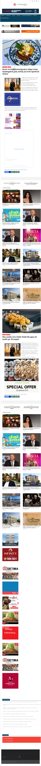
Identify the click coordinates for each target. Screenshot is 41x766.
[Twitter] (35, 1)
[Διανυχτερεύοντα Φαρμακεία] (39, 1)
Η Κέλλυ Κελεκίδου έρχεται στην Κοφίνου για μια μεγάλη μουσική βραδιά (31, 205)
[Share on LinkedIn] (12, 172)
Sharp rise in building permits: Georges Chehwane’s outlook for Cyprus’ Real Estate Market (31, 224)
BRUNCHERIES (11, 38)
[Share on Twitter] (10, 172)
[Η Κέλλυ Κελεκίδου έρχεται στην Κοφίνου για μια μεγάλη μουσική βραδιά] (32, 196)
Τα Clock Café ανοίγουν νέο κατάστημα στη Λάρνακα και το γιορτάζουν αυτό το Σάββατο (12, 407)
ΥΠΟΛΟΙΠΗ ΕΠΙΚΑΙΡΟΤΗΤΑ (27, 15)
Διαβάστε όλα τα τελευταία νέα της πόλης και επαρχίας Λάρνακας (15, 169)
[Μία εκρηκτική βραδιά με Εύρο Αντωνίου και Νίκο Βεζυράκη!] (32, 275)
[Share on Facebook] (5, 172)
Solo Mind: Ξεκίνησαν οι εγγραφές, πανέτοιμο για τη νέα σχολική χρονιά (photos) (10, 224)
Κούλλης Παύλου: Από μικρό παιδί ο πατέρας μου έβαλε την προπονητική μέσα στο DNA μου (20, 701)
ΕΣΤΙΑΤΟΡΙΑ (8, 334)
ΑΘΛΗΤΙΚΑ (18, 15)
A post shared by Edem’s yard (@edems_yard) (19, 165)
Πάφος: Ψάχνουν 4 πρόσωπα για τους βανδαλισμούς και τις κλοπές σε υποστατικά (18, 716)
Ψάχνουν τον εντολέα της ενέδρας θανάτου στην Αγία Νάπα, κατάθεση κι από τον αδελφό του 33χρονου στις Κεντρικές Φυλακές (20, 708)
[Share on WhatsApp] (16, 172)
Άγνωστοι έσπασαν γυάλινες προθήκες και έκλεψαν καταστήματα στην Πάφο (17, 726)
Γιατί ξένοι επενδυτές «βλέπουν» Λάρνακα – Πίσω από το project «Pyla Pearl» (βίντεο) (10, 264)
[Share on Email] (14, 172)
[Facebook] (31, 1)
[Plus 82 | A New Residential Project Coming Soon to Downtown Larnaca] (11, 294)
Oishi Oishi (32, 348)
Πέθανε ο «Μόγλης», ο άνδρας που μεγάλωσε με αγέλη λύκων (14, 713)
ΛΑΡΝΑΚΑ (2, 15)
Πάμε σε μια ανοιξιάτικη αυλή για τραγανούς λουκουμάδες (31, 183)
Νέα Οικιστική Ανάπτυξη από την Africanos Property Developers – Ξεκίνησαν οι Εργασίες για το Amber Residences (31, 264)
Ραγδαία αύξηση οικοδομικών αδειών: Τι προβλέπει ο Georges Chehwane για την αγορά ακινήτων (10, 244)
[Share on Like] (8, 172)
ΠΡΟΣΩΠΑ (35, 15)
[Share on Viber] (19, 172)
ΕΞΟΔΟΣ (13, 15)
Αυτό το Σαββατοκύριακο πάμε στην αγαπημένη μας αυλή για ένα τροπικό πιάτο (31, 407)
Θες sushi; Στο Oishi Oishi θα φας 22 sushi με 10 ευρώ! (12, 183)
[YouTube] (33, 1)
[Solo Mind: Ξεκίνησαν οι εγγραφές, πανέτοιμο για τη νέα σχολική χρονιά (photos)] (11, 215)
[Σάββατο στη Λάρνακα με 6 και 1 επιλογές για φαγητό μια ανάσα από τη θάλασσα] (32, 294)
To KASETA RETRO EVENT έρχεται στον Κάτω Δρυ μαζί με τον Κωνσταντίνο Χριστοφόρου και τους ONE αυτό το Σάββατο (32, 244)
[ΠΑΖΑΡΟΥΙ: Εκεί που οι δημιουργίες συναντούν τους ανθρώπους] (11, 196)
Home (3, 38)
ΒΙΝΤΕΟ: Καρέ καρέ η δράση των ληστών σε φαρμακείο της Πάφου (15, 724)
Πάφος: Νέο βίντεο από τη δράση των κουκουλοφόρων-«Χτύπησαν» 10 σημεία (17, 721)
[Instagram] (37, 1)
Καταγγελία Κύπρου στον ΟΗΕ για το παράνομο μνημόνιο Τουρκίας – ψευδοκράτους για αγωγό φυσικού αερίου (21, 705)
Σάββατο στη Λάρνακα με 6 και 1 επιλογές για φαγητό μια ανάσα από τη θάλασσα (31, 303)
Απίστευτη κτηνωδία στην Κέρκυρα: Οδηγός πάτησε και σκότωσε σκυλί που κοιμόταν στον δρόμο (21, 711)
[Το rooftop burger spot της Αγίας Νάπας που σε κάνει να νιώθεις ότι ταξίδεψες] (11, 275)
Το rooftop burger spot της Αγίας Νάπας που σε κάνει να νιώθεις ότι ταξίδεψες (11, 284)
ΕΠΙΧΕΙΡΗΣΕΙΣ (8, 15)
